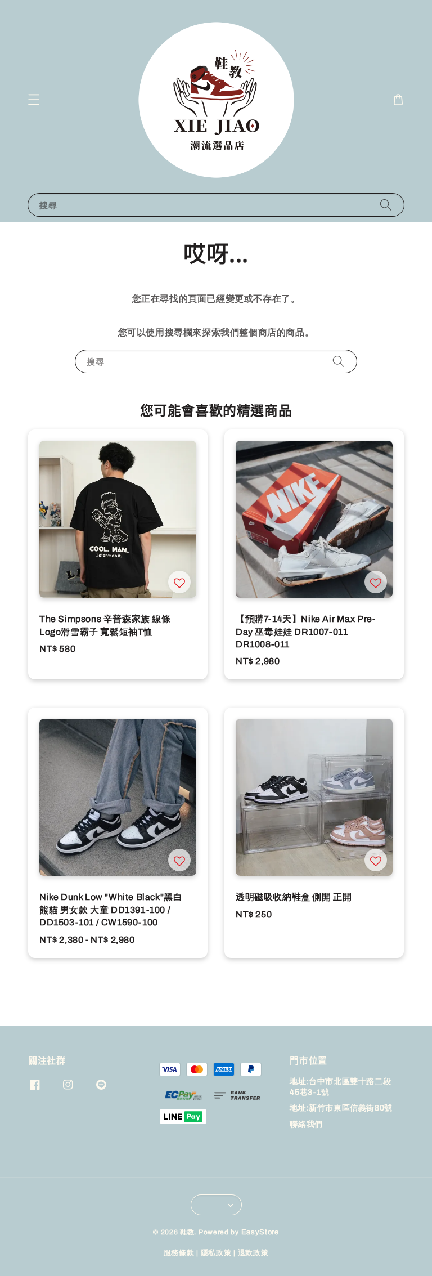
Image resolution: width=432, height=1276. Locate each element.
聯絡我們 (306, 1124)
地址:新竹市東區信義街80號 (341, 1108)
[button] (33, 99)
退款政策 (253, 1253)
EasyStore (260, 1232)
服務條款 (179, 1253)
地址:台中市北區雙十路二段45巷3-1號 (340, 1086)
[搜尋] (386, 205)
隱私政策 (216, 1253)
